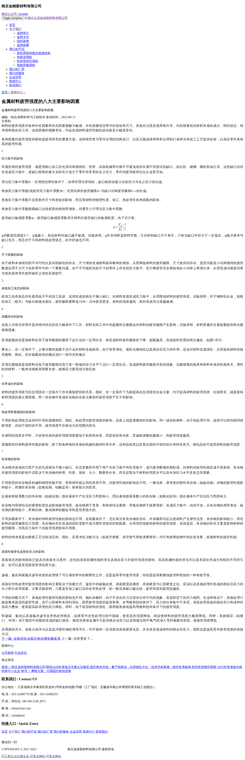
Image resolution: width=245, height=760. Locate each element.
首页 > (6, 92)
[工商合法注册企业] (15, 756)
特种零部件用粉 (27, 61)
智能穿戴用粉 (26, 65)
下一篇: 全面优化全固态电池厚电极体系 (31, 638)
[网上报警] (53, 756)
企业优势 (15, 77)
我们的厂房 (16, 69)
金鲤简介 (23, 33)
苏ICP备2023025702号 (52, 749)
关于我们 (15, 29)
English (23, 13)
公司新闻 (8, 652)
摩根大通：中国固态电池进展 (51, 671)
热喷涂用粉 (24, 57)
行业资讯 (21, 652)
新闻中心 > (18, 92)
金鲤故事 (23, 45)
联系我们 (15, 85)
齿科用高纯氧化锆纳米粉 (34, 53)
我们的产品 (16, 49)
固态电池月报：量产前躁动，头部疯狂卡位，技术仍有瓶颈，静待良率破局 (141, 667)
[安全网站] (37, 756)
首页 (12, 25)
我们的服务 (16, 73)
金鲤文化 (23, 37)
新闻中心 (15, 81)
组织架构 (23, 41)
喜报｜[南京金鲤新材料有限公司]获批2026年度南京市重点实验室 (46, 667)
